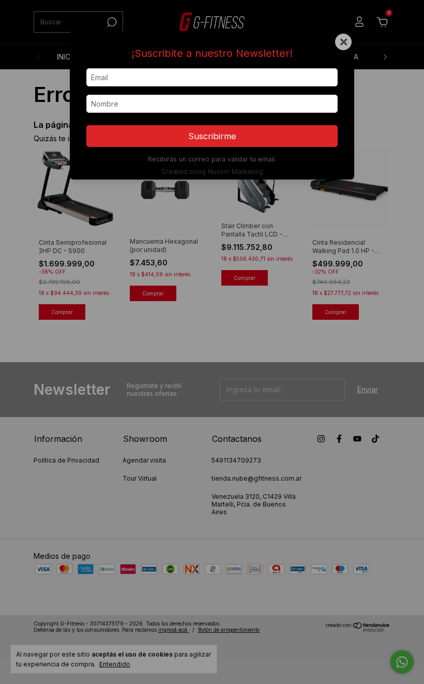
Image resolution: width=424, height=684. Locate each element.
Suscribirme (212, 136)
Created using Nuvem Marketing (212, 171)
